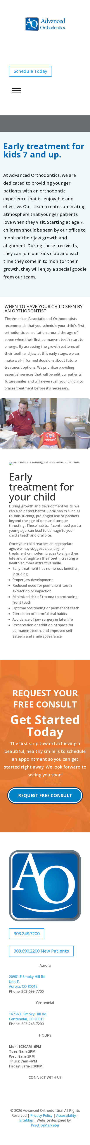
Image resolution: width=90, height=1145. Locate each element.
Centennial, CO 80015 (26, 1019)
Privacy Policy (41, 1115)
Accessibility (66, 1115)
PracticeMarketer (45, 1125)
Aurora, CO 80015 (23, 986)
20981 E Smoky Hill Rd (27, 976)
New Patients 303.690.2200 (41, 36)
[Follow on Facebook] (36, 1089)
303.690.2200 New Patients (41, 951)
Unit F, (14, 981)
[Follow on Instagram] (45, 1089)
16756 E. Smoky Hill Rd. (28, 1014)
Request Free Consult (45, 795)
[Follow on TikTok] (53, 1089)
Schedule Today (30, 71)
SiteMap (26, 1120)
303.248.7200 (27, 54)
